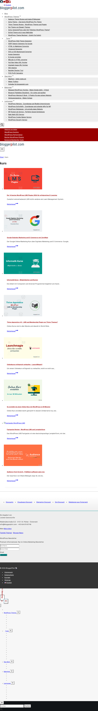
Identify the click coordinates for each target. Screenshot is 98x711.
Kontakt (7, 577)
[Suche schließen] (2, 702)
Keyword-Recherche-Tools (14, 140)
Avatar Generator (14, 54)
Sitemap (7, 580)
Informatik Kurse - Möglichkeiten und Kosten (22, 280)
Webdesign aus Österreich (78, 502)
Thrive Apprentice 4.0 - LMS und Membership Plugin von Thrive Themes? (32, 322)
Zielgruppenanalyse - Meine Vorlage (20, 98)
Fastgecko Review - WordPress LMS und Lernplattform (26, 429)
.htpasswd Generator (15, 49)
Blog (6, 14)
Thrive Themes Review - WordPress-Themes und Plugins (27, 24)
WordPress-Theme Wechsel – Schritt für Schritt (24, 35)
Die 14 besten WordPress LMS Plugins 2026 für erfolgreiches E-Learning (32, 195)
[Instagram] (7, 2)
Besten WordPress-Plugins (14, 137)
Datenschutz (9, 575)
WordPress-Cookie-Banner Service (19, 117)
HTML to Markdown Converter (18, 46)
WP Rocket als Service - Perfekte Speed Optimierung (26, 112)
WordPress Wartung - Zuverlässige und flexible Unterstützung (29, 104)
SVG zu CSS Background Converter (20, 52)
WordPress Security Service (17, 120)
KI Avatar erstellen (14, 57)
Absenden (3, 555)
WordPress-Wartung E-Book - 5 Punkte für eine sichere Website (29, 95)
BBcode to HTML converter (17, 60)
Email (2, 552)
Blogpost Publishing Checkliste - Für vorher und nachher (27, 93)
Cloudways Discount (24, 502)
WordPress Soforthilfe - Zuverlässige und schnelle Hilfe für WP (29, 106)
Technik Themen (6, 533)
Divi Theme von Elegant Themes (19, 27)
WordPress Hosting (11, 132)
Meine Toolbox (13, 82)
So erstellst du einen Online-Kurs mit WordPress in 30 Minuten (28, 407)
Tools (7, 631)
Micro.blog (7, 529)
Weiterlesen (12, 204)
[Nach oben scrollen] (2, 601)
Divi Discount (60, 502)
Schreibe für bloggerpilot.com (18, 84)
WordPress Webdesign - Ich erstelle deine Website (25, 109)
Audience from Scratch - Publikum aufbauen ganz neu (26, 472)
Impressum (8, 572)
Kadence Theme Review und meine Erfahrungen (24, 19)
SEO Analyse (12, 68)
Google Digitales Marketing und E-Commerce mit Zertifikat (27, 237)
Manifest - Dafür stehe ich (17, 79)
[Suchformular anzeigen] (2, 124)
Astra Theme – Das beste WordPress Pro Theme (25, 22)
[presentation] (51, 179)
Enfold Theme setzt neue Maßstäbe (20, 33)
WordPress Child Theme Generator (20, 41)
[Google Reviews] (10, 2)
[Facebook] (1, 2)
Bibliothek (7, 671)
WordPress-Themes (10, 613)
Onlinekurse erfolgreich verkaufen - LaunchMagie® (24, 364)
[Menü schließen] (0, 605)
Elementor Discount (43, 502)
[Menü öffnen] (2, 149)
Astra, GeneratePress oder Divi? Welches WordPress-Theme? (29, 30)
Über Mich (7, 662)
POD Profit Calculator (15, 73)
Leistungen (7, 683)
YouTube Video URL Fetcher (17, 62)
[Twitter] (4, 2)
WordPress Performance (13, 135)
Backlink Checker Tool (15, 70)
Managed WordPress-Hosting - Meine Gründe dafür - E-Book (28, 90)
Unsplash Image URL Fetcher (18, 65)
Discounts (9, 502)
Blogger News (18, 533)
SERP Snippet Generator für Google (20, 44)
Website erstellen (10, 129)
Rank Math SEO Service (16, 115)
